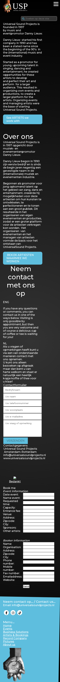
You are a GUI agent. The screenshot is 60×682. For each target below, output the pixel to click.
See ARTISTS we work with (17, 119)
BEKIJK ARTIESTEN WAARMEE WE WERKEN (20, 258)
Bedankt (15, 481)
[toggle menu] (56, 4)
